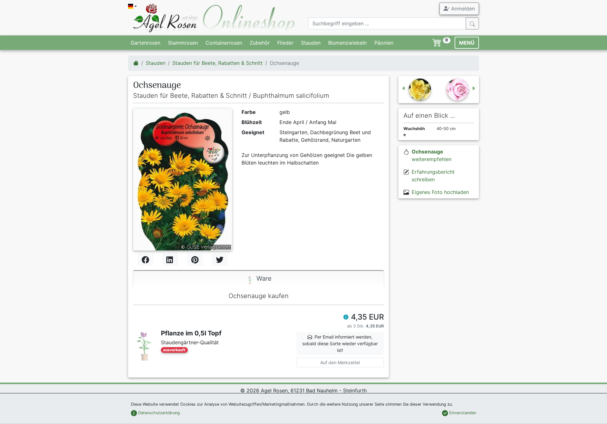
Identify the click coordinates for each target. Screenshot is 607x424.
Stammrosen (183, 43)
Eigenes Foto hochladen (440, 192)
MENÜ (467, 43)
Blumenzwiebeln (347, 43)
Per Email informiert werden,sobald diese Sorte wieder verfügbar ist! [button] (340, 343)
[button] (345, 318)
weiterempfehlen (431, 155)
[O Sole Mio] (416, 89)
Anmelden (462, 8)
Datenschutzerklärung (158, 412)
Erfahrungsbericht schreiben (433, 176)
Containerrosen (223, 43)
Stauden (311, 43)
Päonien (383, 43)
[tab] (258, 279)
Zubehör (260, 43)
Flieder (285, 43)
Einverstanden (462, 412)
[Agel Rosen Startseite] (136, 63)
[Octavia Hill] (461, 89)
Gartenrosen (145, 43)
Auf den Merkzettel (340, 362)
